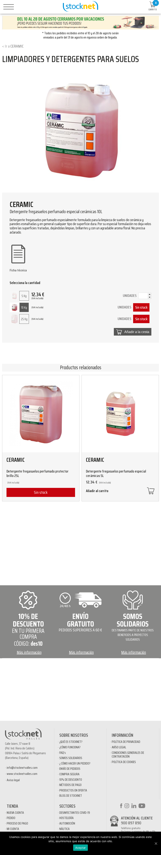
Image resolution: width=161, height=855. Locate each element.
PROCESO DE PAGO (17, 823)
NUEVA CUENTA (15, 812)
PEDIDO (11, 817)
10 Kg (24, 307)
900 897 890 (131, 822)
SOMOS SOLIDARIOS (70, 758)
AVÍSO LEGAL (119, 747)
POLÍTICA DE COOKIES (124, 762)
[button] (149, 294)
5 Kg (24, 296)
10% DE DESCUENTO (70, 779)
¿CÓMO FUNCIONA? (69, 747)
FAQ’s (62, 752)
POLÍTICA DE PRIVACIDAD (126, 741)
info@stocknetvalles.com (22, 767)
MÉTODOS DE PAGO (70, 784)
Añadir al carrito (97, 491)
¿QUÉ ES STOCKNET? (70, 741)
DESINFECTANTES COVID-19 (74, 812)
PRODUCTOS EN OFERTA (73, 790)
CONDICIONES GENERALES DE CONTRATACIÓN (128, 754)
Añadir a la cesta (136, 332)
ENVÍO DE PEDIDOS (69, 768)
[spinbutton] (145, 296)
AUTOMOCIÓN (67, 823)
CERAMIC (16, 46)
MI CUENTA (13, 828)
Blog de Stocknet (70, 795)
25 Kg (24, 319)
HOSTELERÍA (66, 817)
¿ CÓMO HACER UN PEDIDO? (74, 763)
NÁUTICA (64, 828)
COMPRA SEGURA (69, 774)
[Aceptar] (156, 843)
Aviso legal (13, 780)
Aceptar (80, 847)
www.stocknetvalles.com (22, 773)
